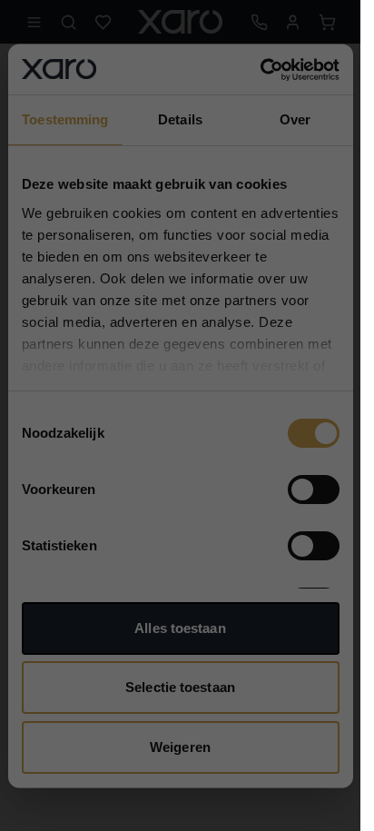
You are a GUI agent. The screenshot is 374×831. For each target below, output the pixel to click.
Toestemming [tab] (65, 119)
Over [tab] (295, 119)
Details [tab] (180, 119)
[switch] (314, 489)
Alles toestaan (179, 627)
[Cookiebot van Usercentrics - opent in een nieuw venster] (260, 69)
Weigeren (180, 746)
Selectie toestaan (180, 687)
